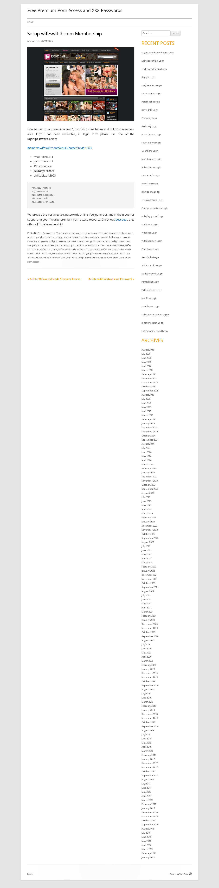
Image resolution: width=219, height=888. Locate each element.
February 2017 (148, 804)
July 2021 (145, 595)
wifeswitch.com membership (50, 257)
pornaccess (33, 40)
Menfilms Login (149, 298)
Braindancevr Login (151, 134)
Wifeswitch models (62, 253)
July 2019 (145, 693)
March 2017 (147, 800)
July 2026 (145, 353)
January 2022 (148, 570)
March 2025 (147, 415)
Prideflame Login (150, 249)
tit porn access (76, 245)
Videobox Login (149, 232)
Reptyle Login (148, 77)
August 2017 (147, 779)
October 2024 (148, 435)
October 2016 (148, 820)
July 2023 (145, 497)
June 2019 (146, 697)
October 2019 (148, 681)
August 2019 (147, 689)
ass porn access (112, 233)
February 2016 (148, 853)
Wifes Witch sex (109, 249)
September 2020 (149, 636)
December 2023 (149, 476)
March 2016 (147, 849)
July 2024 (145, 447)
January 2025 (148, 423)
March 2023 (147, 513)
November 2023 (149, 480)
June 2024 (146, 452)
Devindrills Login (149, 109)
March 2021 (147, 611)
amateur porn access (73, 233)
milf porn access (57, 241)
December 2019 (149, 673)
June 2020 (146, 648)
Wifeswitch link (43, 253)
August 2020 (147, 640)
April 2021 (146, 607)
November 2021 (149, 578)
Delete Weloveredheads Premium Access (53, 279)
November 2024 (149, 431)
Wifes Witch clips (48, 249)
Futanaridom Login (151, 142)
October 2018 (148, 722)
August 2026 (147, 349)
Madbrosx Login (149, 224)
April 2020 (146, 656)
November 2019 (149, 677)
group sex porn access (72, 237)
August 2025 (147, 394)
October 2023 (148, 484)
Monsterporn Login (151, 159)
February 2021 (148, 615)
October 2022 (148, 533)
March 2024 (147, 464)
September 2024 (149, 439)
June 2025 (146, 402)
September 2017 (149, 775)
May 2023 (146, 505)
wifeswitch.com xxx (102, 257)
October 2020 (148, 632)
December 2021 (149, 574)
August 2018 (147, 730)
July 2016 (145, 832)
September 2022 (149, 538)
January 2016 (148, 857)
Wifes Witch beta (115, 245)
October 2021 (148, 583)
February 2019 (148, 705)
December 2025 (149, 378)
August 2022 (147, 542)
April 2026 (146, 366)
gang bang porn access (48, 237)
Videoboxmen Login (151, 240)
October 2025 (148, 386)
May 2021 (146, 603)
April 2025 (146, 411)
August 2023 (147, 492)
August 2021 (147, 591)
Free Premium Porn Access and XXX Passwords (74, 10)
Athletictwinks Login (151, 265)
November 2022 (149, 529)
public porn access (100, 241)
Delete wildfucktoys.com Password (111, 279)
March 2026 (147, 370)
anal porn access (94, 233)
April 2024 (146, 460)
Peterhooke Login (150, 101)
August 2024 (147, 443)
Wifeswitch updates (103, 253)
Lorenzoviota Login (151, 93)
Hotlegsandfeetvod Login (154, 330)
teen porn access (59, 245)
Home (30, 22)
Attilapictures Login (151, 167)
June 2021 (146, 599)
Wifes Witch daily (67, 249)
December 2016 (149, 812)
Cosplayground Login (152, 199)
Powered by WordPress (179, 874)
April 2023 (146, 509)
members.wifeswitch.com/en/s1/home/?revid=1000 (59, 148)
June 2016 (146, 836)
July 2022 (145, 546)
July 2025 (145, 398)
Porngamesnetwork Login (154, 208)
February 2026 (148, 374)
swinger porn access (38, 245)
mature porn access (37, 241)
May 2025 (146, 407)
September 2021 (149, 587)
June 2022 (146, 550)
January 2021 (148, 619)
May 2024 (146, 456)
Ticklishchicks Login (151, 290)
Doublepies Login (150, 306)
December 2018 (149, 714)
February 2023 (148, 517)
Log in (30, 874)
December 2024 (149, 427)
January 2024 (148, 472)
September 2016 (149, 824)
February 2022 (148, 566)
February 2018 (148, 754)
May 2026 (146, 361)
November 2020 (149, 628)
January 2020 (148, 669)
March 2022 (147, 562)
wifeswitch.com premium (79, 257)
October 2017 (148, 771)
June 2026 (146, 357)
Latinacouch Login (150, 175)
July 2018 (145, 734)
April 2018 (146, 746)
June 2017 (146, 787)
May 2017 (146, 791)
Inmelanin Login (149, 183)
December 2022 (149, 525)
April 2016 (146, 845)
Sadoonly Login (149, 126)
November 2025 (149, 382)
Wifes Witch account (95, 245)
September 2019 (149, 685)
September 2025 (149, 390)
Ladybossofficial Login (152, 60)
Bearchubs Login (150, 257)
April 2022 (146, 558)
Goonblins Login (149, 150)
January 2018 (148, 759)
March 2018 (147, 750)
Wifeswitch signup (82, 253)
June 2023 (146, 501)
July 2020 (145, 644)
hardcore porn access (96, 237)
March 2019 (147, 701)
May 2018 (146, 742)
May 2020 (146, 652)
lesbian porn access (119, 237)
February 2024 (148, 468)
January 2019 (148, 709)
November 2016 (149, 816)
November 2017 (149, 767)
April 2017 (146, 795)
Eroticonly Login (149, 118)
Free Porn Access (46, 233)
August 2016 (147, 828)
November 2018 (149, 718)
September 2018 (149, 726)
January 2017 (148, 808)
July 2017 (145, 783)
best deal (121, 219)
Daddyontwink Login (152, 273)
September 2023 (149, 488)
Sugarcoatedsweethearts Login (157, 52)
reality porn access (120, 241)
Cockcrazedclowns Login (154, 68)
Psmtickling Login (150, 281)
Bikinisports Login (150, 191)
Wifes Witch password (88, 249)
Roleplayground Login (152, 216)
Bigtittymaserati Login (152, 322)
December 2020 (149, 623)
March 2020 (147, 660)
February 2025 (148, 419)
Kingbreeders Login (151, 85)
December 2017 (149, 763)
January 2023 (148, 521)
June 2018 (146, 738)
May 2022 (146, 554)
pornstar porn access (78, 241)
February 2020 (148, 664)
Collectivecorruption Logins (155, 314)
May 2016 (146, 840)
